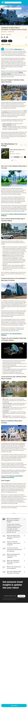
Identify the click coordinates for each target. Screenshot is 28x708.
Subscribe (21, 596)
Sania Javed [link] (8, 34)
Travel (10, 40)
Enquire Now (14, 705)
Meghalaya (4, 40)
